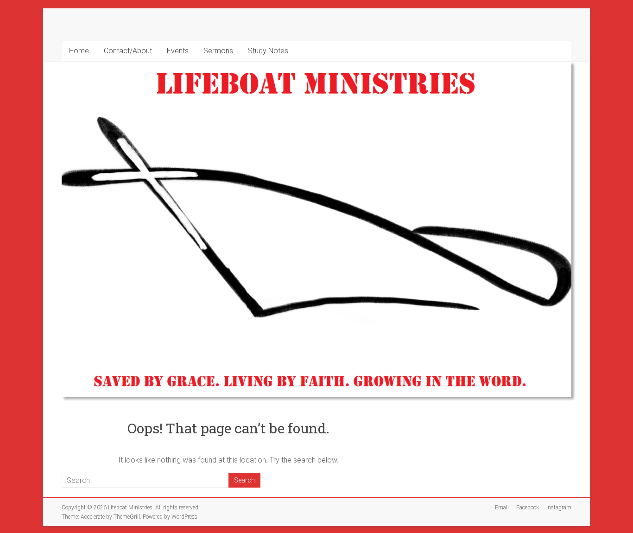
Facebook (527, 507)
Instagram (558, 507)
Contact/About (128, 50)
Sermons (218, 50)
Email (502, 507)
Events (178, 50)
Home (79, 50)
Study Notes (268, 50)
